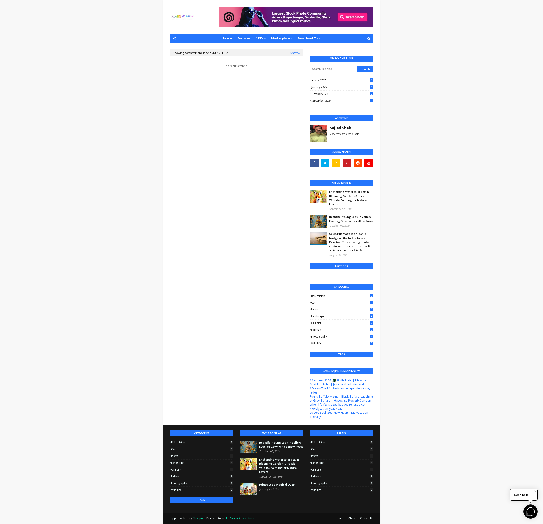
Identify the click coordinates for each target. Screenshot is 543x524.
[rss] (336, 163)
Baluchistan (341, 296)
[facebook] (314, 163)
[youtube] (368, 163)
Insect (341, 309)
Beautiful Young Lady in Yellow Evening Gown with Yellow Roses (351, 219)
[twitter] (325, 163)
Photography (341, 336)
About (352, 518)
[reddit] (358, 163)
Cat (341, 302)
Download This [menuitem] (309, 38)
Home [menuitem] (227, 38)
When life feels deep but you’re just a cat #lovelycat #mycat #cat (337, 406)
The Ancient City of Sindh (239, 518)
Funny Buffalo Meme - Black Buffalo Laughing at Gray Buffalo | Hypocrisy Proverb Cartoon (341, 398)
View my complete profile (344, 133)
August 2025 (341, 80)
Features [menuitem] (243, 38)
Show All (295, 53)
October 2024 (341, 94)
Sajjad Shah (340, 127)
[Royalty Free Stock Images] (296, 25)
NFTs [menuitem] (259, 38)
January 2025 (341, 87)
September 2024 (341, 100)
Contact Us (366, 518)
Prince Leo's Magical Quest (277, 484)
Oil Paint (341, 323)
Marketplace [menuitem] (280, 38)
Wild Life (341, 343)
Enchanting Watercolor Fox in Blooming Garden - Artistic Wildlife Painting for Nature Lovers (349, 198)
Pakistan (341, 330)
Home (339, 518)
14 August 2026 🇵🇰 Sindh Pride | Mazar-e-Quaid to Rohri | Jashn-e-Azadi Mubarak (339, 382)
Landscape (341, 316)
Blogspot (198, 518)
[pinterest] (347, 163)
